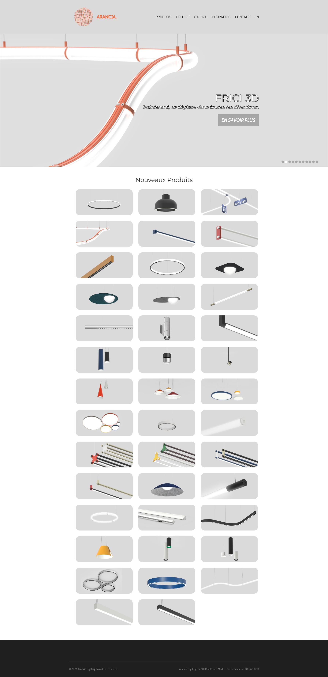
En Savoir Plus (238, 120)
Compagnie (221, 17)
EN (257, 17)
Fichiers (182, 17)
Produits (163, 16)
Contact (242, 17)
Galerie (200, 17)
